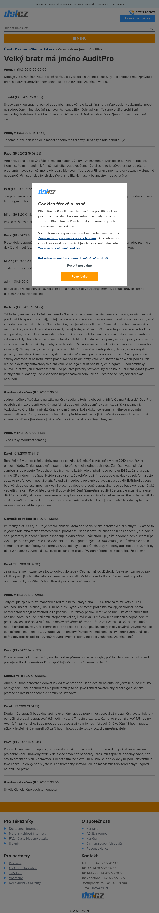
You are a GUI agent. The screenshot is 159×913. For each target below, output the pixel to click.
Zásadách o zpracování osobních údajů (67, 238)
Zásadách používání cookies (59, 248)
